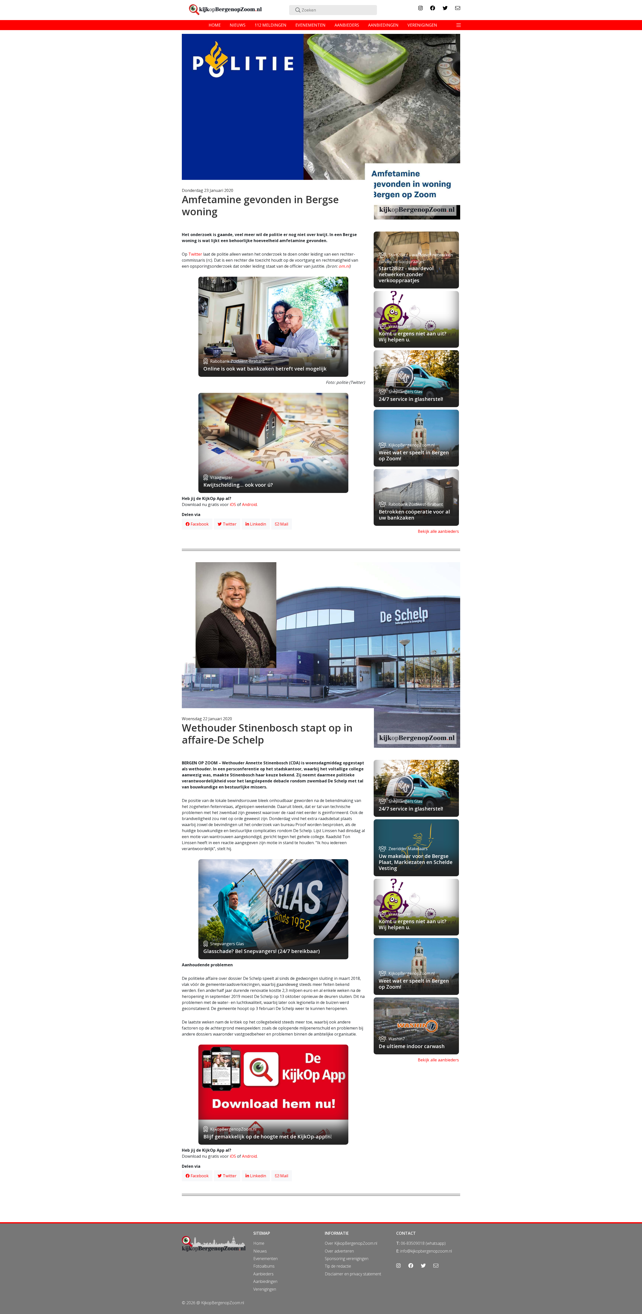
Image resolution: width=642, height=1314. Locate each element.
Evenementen (265, 1258)
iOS (233, 504)
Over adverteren (339, 1251)
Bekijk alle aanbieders (438, 531)
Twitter (195, 254)
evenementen (310, 25)
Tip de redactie (338, 1266)
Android (249, 504)
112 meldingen (270, 25)
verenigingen (422, 25)
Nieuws (260, 1251)
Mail (283, 524)
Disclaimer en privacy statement (353, 1274)
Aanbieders (263, 1274)
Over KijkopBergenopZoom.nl (351, 1243)
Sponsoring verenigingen (346, 1258)
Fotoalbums (264, 1266)
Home (258, 1243)
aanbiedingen (383, 25)
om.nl (344, 266)
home (215, 25)
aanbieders (347, 25)
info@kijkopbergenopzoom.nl (426, 1251)
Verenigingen (264, 1289)
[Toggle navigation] (458, 25)
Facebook (199, 524)
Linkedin (257, 524)
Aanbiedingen (265, 1281)
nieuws (238, 25)
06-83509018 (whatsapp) (423, 1243)
